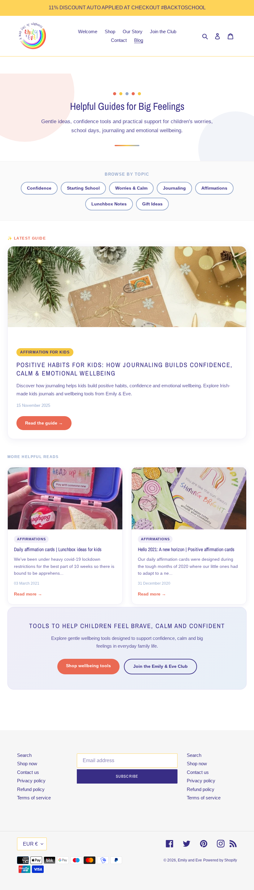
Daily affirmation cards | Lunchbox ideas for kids (58, 549)
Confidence (39, 188)
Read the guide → (44, 422)
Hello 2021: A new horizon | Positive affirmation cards (186, 549)
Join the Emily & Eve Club (160, 666)
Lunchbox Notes (109, 203)
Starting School (83, 188)
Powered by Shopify (220, 860)
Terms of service (34, 797)
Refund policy (31, 789)
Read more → (28, 594)
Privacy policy (31, 780)
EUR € (30, 844)
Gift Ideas (152, 203)
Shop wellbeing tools (88, 665)
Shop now (27, 763)
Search (24, 755)
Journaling (174, 188)
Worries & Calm (131, 188)
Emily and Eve (190, 860)
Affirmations (214, 188)
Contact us (28, 772)
